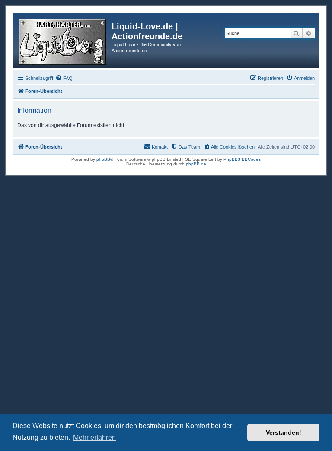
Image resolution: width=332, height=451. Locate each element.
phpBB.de (196, 164)
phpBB (103, 159)
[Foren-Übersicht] (63, 40)
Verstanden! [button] (283, 432)
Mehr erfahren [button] (94, 437)
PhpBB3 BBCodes (242, 159)
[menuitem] (64, 78)
